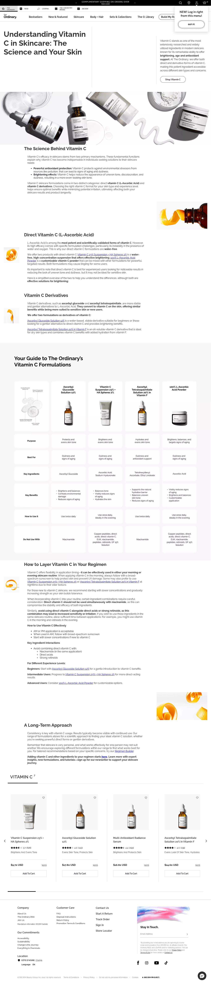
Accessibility (23, 938)
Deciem (85, 9)
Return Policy (63, 920)
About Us (21, 913)
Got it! (191, 24)
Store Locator (104, 930)
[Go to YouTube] (156, 963)
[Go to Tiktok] (166, 963)
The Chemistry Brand (66, 9)
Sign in (100, 925)
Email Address (146, 934)
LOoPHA (45, 9)
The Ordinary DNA (26, 917)
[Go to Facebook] (138, 963)
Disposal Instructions (66, 917)
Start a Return (104, 913)
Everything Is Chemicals (28, 948)
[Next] (134, 2)
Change (39, 960)
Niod (26, 9)
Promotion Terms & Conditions (71, 923)
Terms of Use (145, 952)
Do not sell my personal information (113, 977)
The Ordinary (11, 9)
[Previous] (76, 2)
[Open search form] (180, 3)
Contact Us (168, 952)
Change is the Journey (27, 945)
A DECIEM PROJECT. (151, 977)
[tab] (23, 778)
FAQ (59, 913)
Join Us (20, 920)
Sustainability (23, 941)
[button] (58, 17)
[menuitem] (9, 9)
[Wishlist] (43, 796)
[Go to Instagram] (146, 963)
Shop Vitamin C (173, 79)
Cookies (135, 977)
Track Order (103, 919)
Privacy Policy (176, 950)
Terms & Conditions (71, 977)
